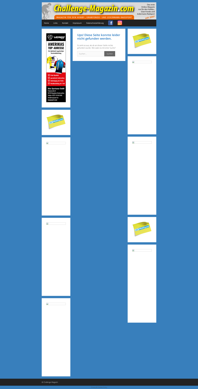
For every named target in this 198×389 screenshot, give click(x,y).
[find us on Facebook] (110, 24)
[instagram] (119, 24)
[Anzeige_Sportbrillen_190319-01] (56, 143)
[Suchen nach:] (90, 53)
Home (46, 23)
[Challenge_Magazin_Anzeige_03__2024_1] (142, 142)
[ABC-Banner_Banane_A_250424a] (142, 250)
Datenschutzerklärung (95, 23)
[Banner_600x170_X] (142, 62)
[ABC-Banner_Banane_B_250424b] (56, 224)
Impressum (77, 23)
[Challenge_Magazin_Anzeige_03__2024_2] (56, 101)
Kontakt (65, 23)
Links (55, 23)
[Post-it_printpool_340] (56, 129)
